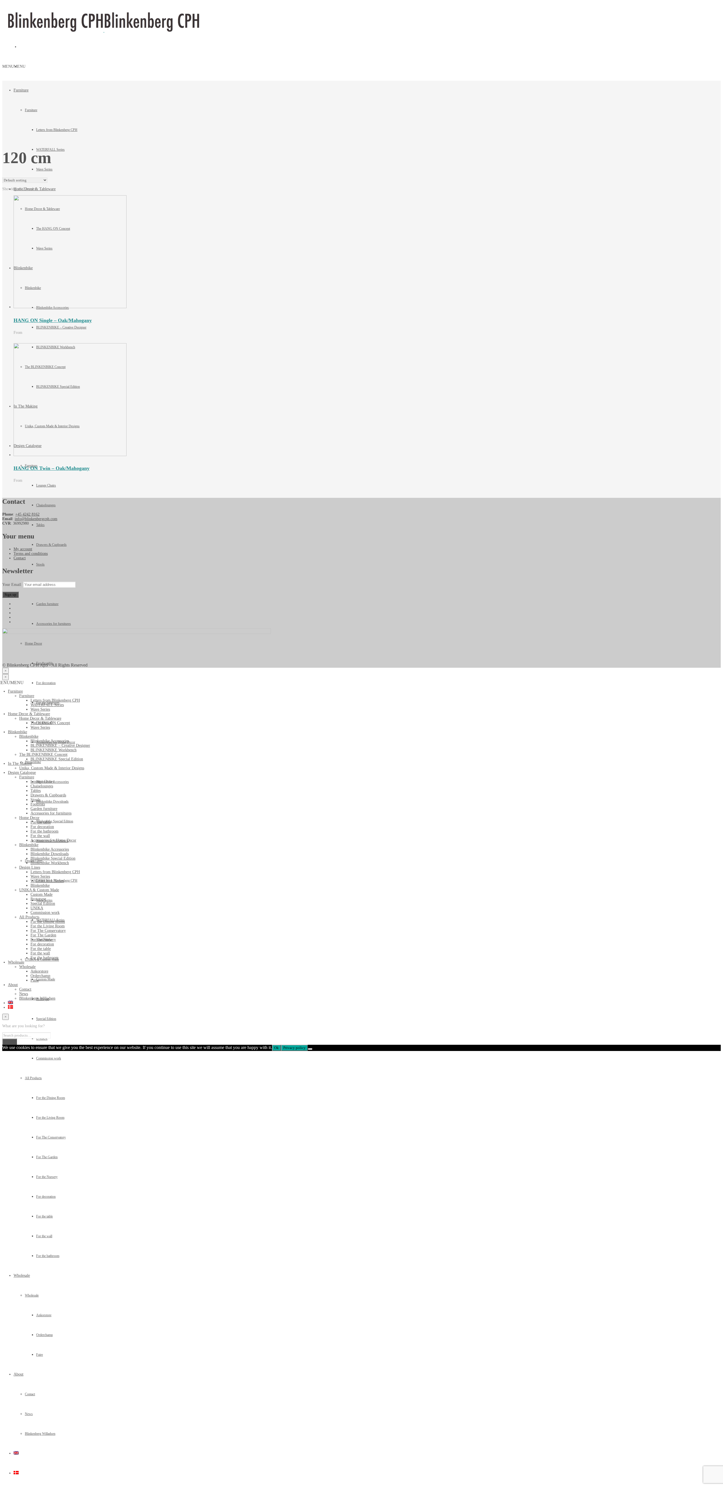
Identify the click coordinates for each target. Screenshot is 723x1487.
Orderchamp (44, 1335)
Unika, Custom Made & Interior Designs (51, 768)
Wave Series (44, 169)
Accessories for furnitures (53, 624)
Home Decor (29, 818)
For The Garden (47, 1157)
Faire (39, 1355)
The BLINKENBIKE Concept (43, 754)
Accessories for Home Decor (53, 840)
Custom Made (42, 894)
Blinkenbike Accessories (50, 741)
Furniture (21, 90)
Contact (30, 1394)
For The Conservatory (51, 1137)
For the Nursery (47, 1177)
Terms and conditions (31, 553)
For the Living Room (50, 1118)
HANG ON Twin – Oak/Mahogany (52, 468)
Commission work (48, 1058)
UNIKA (41, 1039)
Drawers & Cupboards (51, 545)
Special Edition (46, 1019)
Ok (276, 1048)
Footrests (38, 804)
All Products (33, 1078)
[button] (13, 66)
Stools (40, 564)
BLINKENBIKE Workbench (54, 750)
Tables (40, 525)
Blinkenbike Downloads (50, 854)
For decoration (46, 1197)
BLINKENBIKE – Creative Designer (61, 327)
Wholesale (22, 1275)
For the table (44, 1216)
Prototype (38, 899)
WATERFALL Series (47, 705)
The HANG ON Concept (50, 723)
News (29, 1414)
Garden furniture (47, 604)
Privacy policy (294, 1048)
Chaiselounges (46, 505)
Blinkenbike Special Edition (53, 858)
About (18, 1374)
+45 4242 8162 (27, 514)
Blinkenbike (17, 732)
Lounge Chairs (46, 485)
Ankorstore (43, 1315)
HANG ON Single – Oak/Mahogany (53, 320)
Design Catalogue (22, 772)
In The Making (20, 763)
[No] (310, 1049)
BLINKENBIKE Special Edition (57, 759)
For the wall (44, 1236)
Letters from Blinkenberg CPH (56, 130)
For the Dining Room (50, 1098)
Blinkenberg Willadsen (40, 1434)
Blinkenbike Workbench (50, 863)
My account (23, 549)
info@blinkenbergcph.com (36, 519)
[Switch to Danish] (16, 1473)
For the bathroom (47, 1256)
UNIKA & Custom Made (39, 890)
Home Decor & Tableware (29, 714)
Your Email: (12, 584)
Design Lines (29, 867)
